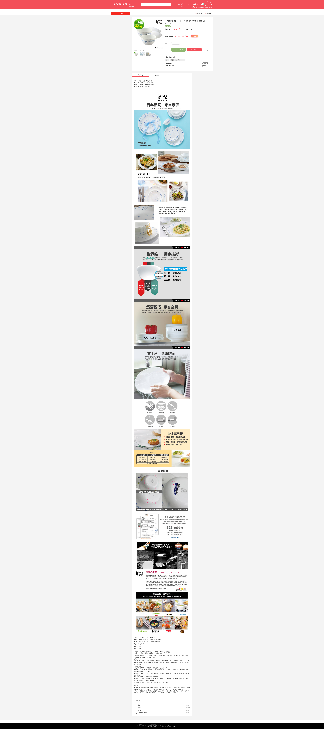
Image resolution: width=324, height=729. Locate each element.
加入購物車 (194, 49)
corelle (183, 60)
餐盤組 (172, 60)
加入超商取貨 (179, 49)
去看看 (205, 63)
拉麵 (167, 60)
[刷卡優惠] (198, 13)
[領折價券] (208, 13)
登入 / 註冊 (210, 2)
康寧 (177, 60)
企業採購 (180, 4)
